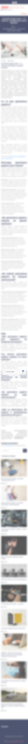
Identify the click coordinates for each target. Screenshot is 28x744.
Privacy (22, 374)
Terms (24, 374)
